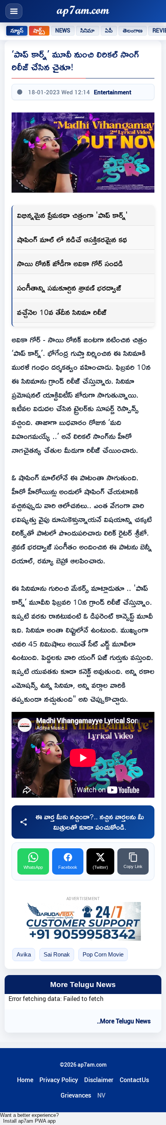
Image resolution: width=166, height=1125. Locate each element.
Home (25, 1080)
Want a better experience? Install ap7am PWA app (29, 1118)
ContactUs (134, 1080)
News (63, 30)
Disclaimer (98, 1080)
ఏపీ (109, 30)
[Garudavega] (83, 921)
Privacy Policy (58, 1080)
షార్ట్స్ (39, 30)
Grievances (76, 1095)
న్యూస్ (16, 30)
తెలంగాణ (133, 30)
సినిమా (87, 30)
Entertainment (112, 92)
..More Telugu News (124, 1021)
